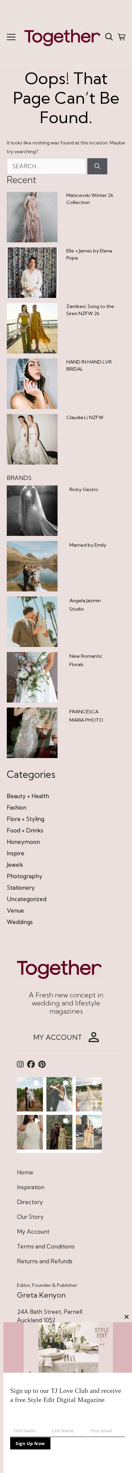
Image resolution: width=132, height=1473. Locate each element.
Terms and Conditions (45, 1246)
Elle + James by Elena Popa (89, 254)
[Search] (97, 166)
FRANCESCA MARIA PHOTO (86, 716)
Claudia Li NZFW (85, 417)
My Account (33, 1231)
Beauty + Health (28, 795)
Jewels (15, 864)
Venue (15, 910)
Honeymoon (23, 841)
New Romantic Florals (86, 660)
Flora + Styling (25, 818)
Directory (30, 1201)
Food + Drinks (25, 830)
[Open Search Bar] (109, 37)
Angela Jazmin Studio (85, 604)
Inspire (15, 853)
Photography (24, 876)
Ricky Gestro (83, 489)
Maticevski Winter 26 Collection (89, 198)
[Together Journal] (62, 36)
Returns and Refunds (44, 1261)
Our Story (30, 1216)
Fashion (16, 807)
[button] (30, 1094)
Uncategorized (26, 898)
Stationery (21, 887)
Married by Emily (87, 545)
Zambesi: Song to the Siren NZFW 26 (90, 309)
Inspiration (30, 1187)
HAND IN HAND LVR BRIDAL (89, 365)
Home (25, 1172)
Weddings (20, 921)
